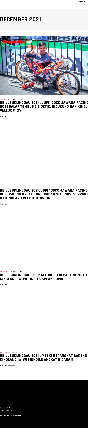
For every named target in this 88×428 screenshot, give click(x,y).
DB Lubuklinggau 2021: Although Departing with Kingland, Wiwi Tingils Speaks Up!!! (43, 277)
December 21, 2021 (5, 99)
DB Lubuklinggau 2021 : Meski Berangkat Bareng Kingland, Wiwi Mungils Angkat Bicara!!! (43, 357)
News (21, 99)
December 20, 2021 (5, 271)
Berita (15, 99)
